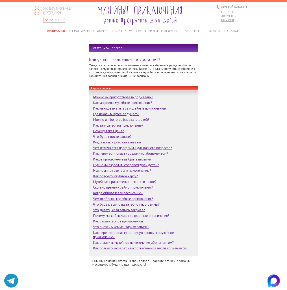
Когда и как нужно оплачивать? (117, 142)
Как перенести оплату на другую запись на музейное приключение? (133, 234)
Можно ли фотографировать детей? (121, 119)
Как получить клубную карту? (115, 176)
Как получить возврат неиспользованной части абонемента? (140, 248)
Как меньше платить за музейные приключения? (129, 108)
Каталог (56, 20)
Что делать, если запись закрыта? (119, 210)
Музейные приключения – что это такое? (125, 181)
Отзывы (215, 31)
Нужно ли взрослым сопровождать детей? (126, 165)
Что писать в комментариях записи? (121, 226)
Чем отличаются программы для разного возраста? (132, 147)
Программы (81, 31)
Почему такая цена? (108, 131)
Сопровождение (129, 31)
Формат (103, 31)
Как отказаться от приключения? (118, 221)
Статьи (232, 31)
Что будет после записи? (112, 136)
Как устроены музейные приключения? (122, 102)
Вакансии (227, 20)
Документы (229, 16)
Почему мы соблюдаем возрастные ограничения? (131, 215)
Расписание (56, 31)
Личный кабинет (234, 7)
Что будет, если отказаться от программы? (126, 204)
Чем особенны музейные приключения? (123, 198)
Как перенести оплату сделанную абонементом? (130, 153)
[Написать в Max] (276, 280)
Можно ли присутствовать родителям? (123, 97)
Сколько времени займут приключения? (123, 187)
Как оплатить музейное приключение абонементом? (133, 242)
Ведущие (171, 31)
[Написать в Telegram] (11, 280)
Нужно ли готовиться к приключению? (122, 170)
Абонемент (193, 31)
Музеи (153, 31)
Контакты (227, 11)
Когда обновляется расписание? (118, 193)
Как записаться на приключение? (118, 125)
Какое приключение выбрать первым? (122, 159)
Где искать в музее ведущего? (116, 114)
